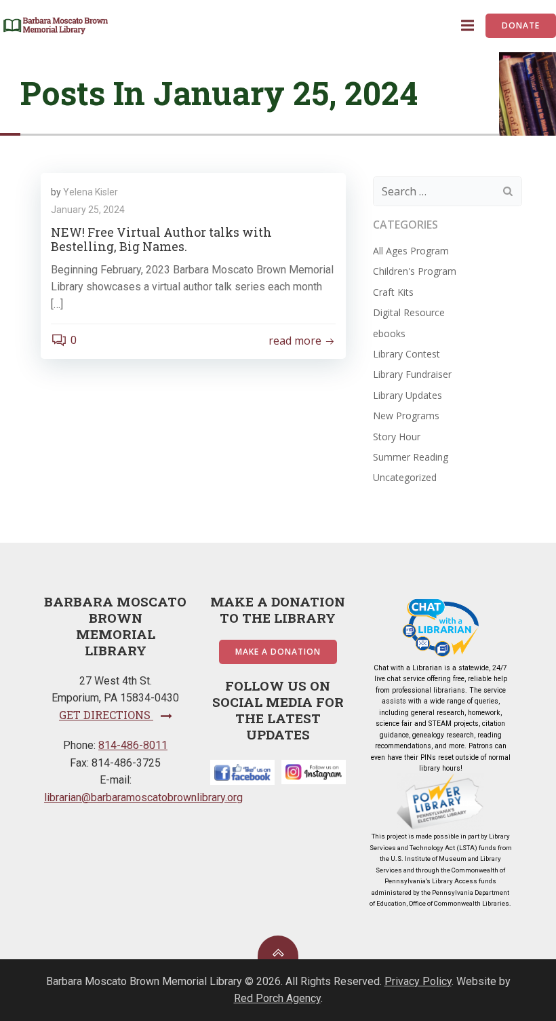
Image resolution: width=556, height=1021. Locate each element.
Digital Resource (409, 312)
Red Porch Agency (277, 998)
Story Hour (396, 436)
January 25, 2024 (88, 209)
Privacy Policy (418, 981)
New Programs (406, 415)
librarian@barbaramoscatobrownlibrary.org (143, 797)
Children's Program (414, 271)
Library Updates (407, 395)
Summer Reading (410, 456)
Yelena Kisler (90, 192)
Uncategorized (405, 477)
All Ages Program (411, 250)
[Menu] (465, 25)
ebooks (389, 333)
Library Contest (406, 353)
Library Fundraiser (412, 374)
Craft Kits (393, 292)
